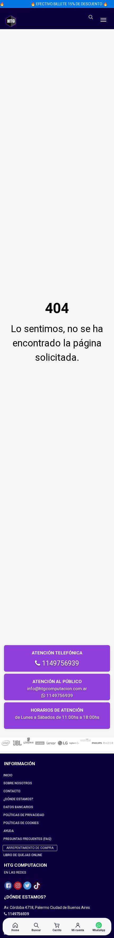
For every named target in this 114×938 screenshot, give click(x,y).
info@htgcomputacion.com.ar (57, 688)
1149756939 (59, 663)
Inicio (7, 775)
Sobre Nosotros (17, 783)
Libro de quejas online (22, 855)
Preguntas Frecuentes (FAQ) (27, 839)
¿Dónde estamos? (18, 799)
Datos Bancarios (18, 807)
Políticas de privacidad (23, 815)
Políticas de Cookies (21, 823)
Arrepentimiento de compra (30, 848)
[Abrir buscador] (90, 17)
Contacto (11, 791)
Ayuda (8, 831)
